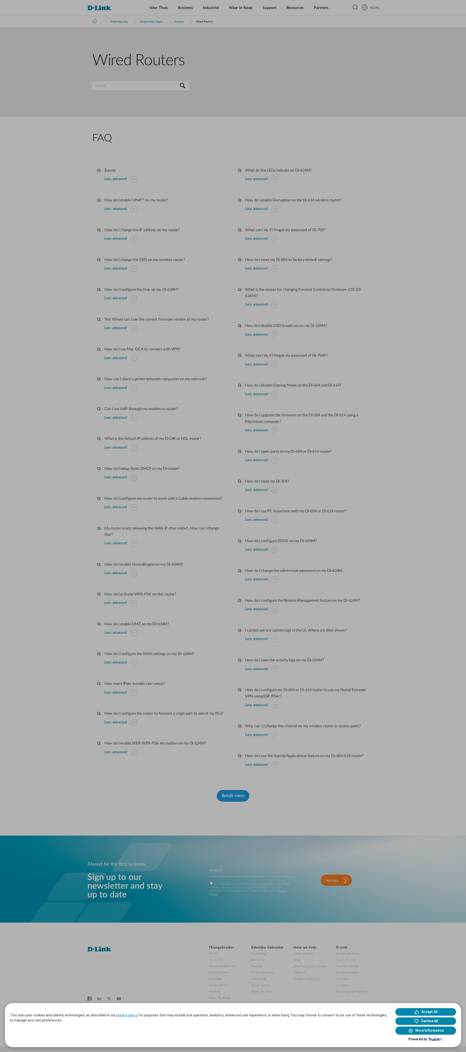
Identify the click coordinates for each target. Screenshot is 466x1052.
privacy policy (126, 1015)
